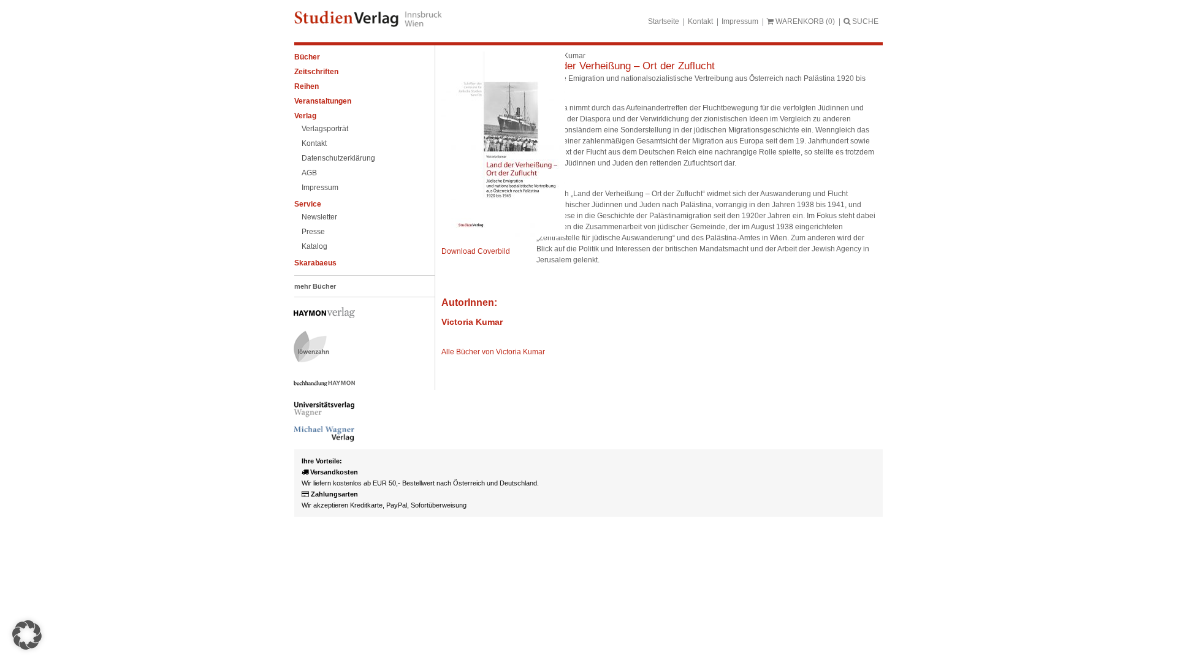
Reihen (306, 86)
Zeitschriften (316, 71)
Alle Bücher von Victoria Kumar (493, 352)
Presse (313, 231)
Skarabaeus (315, 263)
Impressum (740, 21)
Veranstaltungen (322, 101)
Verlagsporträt (325, 128)
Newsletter (319, 217)
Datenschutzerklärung (338, 158)
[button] (27, 635)
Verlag (305, 116)
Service (307, 204)
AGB (309, 173)
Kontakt (700, 21)
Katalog (314, 246)
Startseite (663, 21)
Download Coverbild (475, 251)
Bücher (307, 57)
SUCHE (864, 21)
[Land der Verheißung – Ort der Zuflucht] (503, 234)
